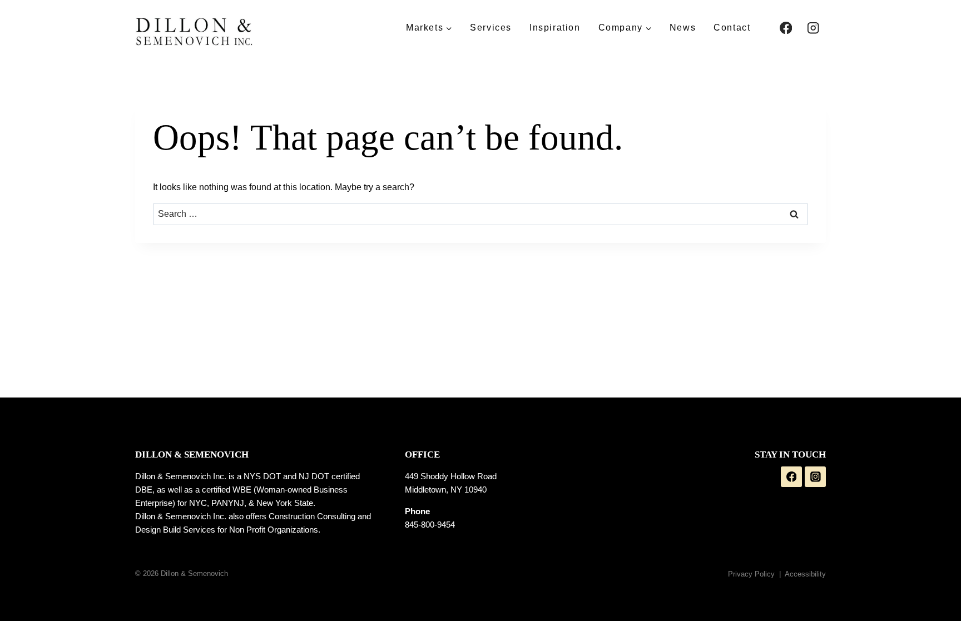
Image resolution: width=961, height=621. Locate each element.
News (683, 27)
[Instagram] (813, 28)
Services (491, 27)
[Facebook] (785, 28)
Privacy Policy (751, 574)
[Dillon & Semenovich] (194, 31)
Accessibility (805, 574)
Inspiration (555, 27)
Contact (732, 27)
